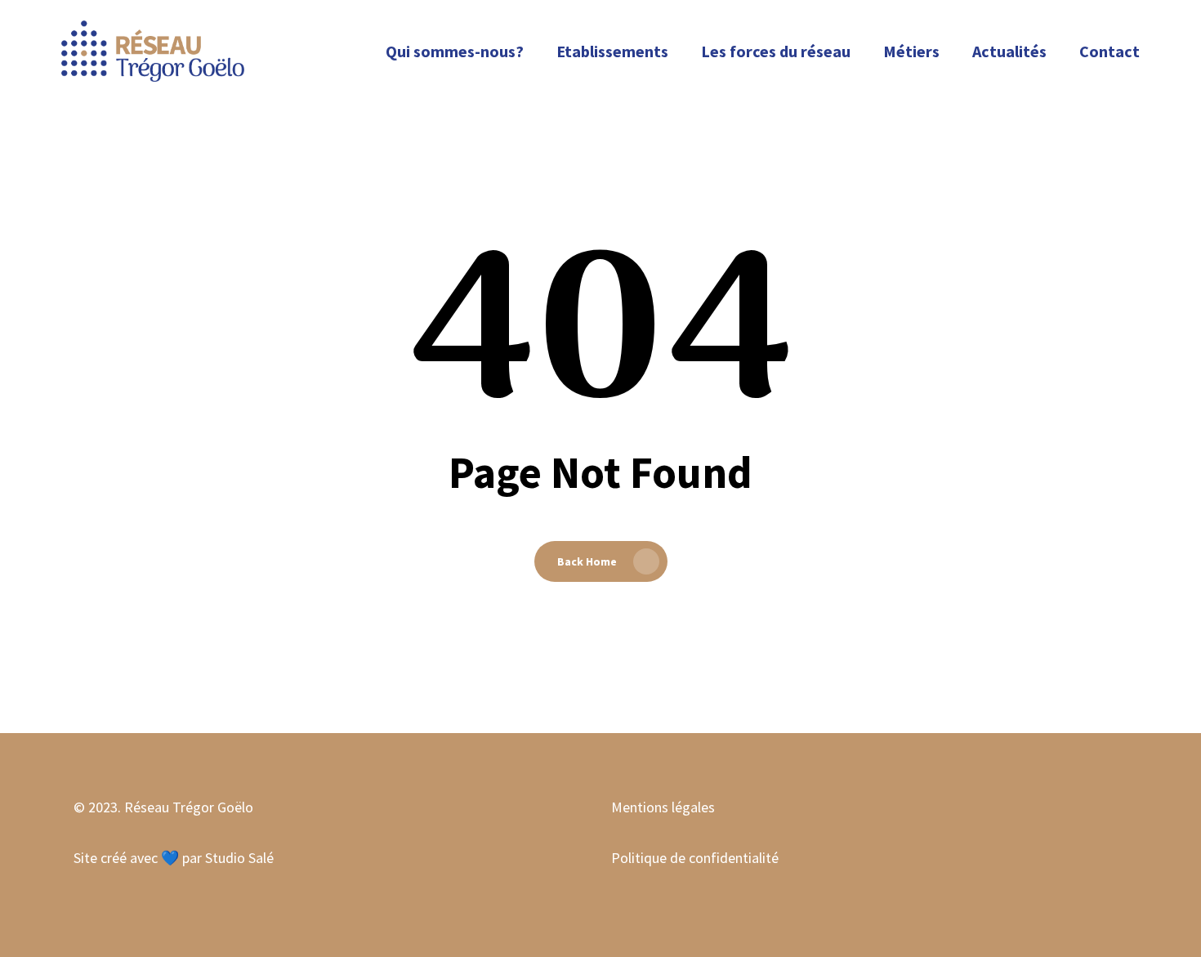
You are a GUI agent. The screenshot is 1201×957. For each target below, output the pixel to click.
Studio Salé (239, 857)
